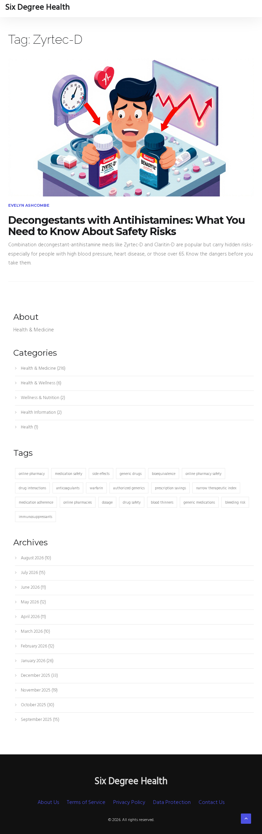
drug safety (132, 503)
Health (29, 427)
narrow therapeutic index (216, 488)
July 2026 (32, 572)
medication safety (68, 474)
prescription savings (170, 488)
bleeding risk (235, 503)
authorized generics (129, 488)
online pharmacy (32, 474)
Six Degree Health (37, 7)
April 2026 (33, 616)
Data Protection (172, 802)
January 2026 (37, 661)
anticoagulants (67, 488)
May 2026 (33, 602)
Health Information (41, 412)
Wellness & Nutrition (42, 397)
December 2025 (39, 675)
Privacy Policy (129, 802)
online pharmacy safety (203, 474)
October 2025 (37, 705)
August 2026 (35, 558)
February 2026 (37, 646)
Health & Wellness (40, 383)
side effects (101, 474)
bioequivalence (163, 474)
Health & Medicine (43, 368)
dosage (107, 503)
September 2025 (39, 719)
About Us (48, 802)
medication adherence (36, 503)
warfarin (96, 488)
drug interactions (32, 488)
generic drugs (131, 474)
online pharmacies (77, 503)
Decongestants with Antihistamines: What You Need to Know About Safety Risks (126, 226)
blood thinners (162, 503)
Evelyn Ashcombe (28, 205)
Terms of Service (86, 802)
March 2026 (35, 631)
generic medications (199, 503)
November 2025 (39, 690)
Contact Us (211, 802)
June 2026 (33, 587)
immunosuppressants (35, 517)
